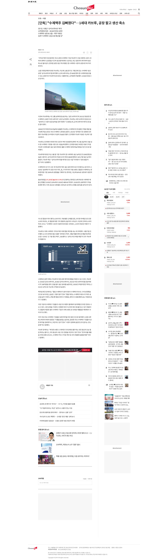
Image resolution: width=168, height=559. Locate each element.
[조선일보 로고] (32, 2)
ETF (123, 197)
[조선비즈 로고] (84, 7)
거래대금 (120, 192)
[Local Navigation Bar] (29, 13)
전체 (106, 197)
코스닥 (117, 197)
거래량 (126, 192)
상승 (107, 192)
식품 (44, 18)
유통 (39, 18)
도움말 (84, 479)
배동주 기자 (41, 50)
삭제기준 (90, 479)
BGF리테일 (41, 180)
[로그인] (139, 10)
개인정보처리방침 (52, 549)
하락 (114, 192)
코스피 (111, 197)
